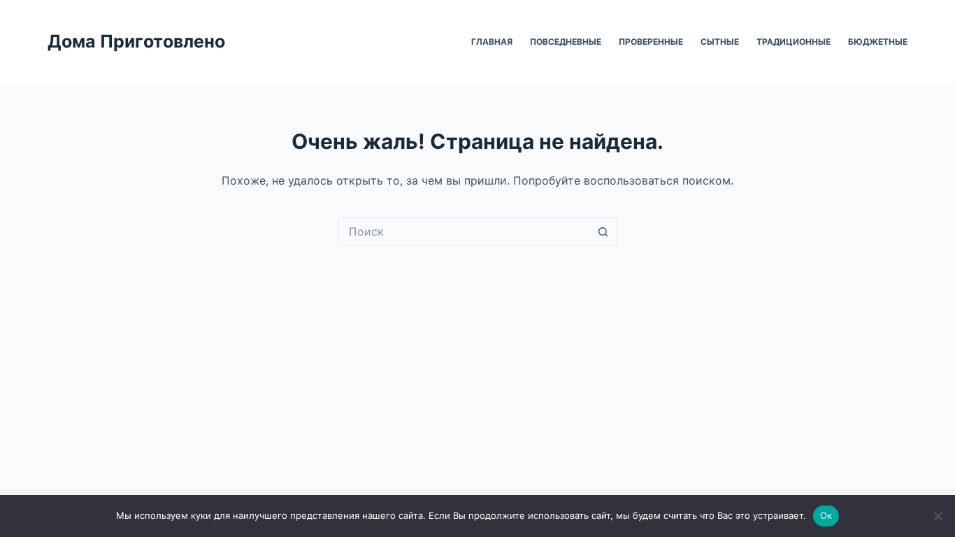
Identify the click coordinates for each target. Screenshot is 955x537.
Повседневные (565, 41)
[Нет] (938, 516)
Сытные (720, 41)
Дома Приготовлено (136, 41)
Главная (491, 41)
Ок (826, 515)
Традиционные (793, 41)
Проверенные (651, 41)
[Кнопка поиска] (603, 231)
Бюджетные (877, 41)
